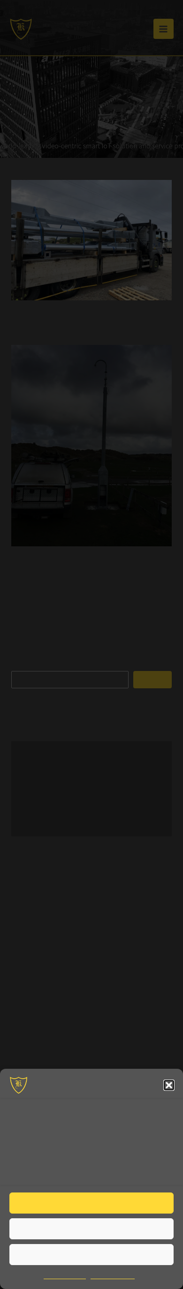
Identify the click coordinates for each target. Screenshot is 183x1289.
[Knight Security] (18, 1085)
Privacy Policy (114, 1276)
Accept (91, 1202)
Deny (91, 1228)
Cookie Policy (63, 1276)
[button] (169, 1085)
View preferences (91, 1254)
